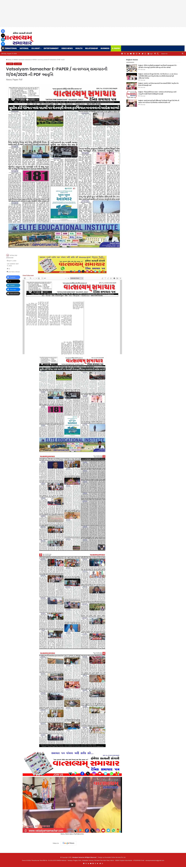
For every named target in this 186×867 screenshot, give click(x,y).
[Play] (72, 805)
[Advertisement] (58, 13)
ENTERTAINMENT (51, 48)
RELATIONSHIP (91, 48)
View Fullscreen (28, 275)
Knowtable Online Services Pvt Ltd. (115, 857)
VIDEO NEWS (67, 48)
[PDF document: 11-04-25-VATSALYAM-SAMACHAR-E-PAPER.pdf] (72, 315)
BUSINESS (105, 48)
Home (9, 59)
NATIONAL (24, 48)
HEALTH (78, 48)
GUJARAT (35, 48)
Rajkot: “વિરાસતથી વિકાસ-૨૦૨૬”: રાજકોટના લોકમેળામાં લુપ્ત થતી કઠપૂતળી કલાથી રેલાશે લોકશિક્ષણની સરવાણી (157, 93)
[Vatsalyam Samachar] (17, 38)
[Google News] (68, 843)
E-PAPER (116, 48)
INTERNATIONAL (10, 48)
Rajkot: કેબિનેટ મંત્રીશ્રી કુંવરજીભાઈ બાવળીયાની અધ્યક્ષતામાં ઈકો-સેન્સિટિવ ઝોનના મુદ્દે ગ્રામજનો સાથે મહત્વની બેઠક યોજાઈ (157, 66)
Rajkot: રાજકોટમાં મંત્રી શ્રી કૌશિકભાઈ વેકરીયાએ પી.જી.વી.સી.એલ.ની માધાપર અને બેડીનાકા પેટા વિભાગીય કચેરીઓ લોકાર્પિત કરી (158, 101)
